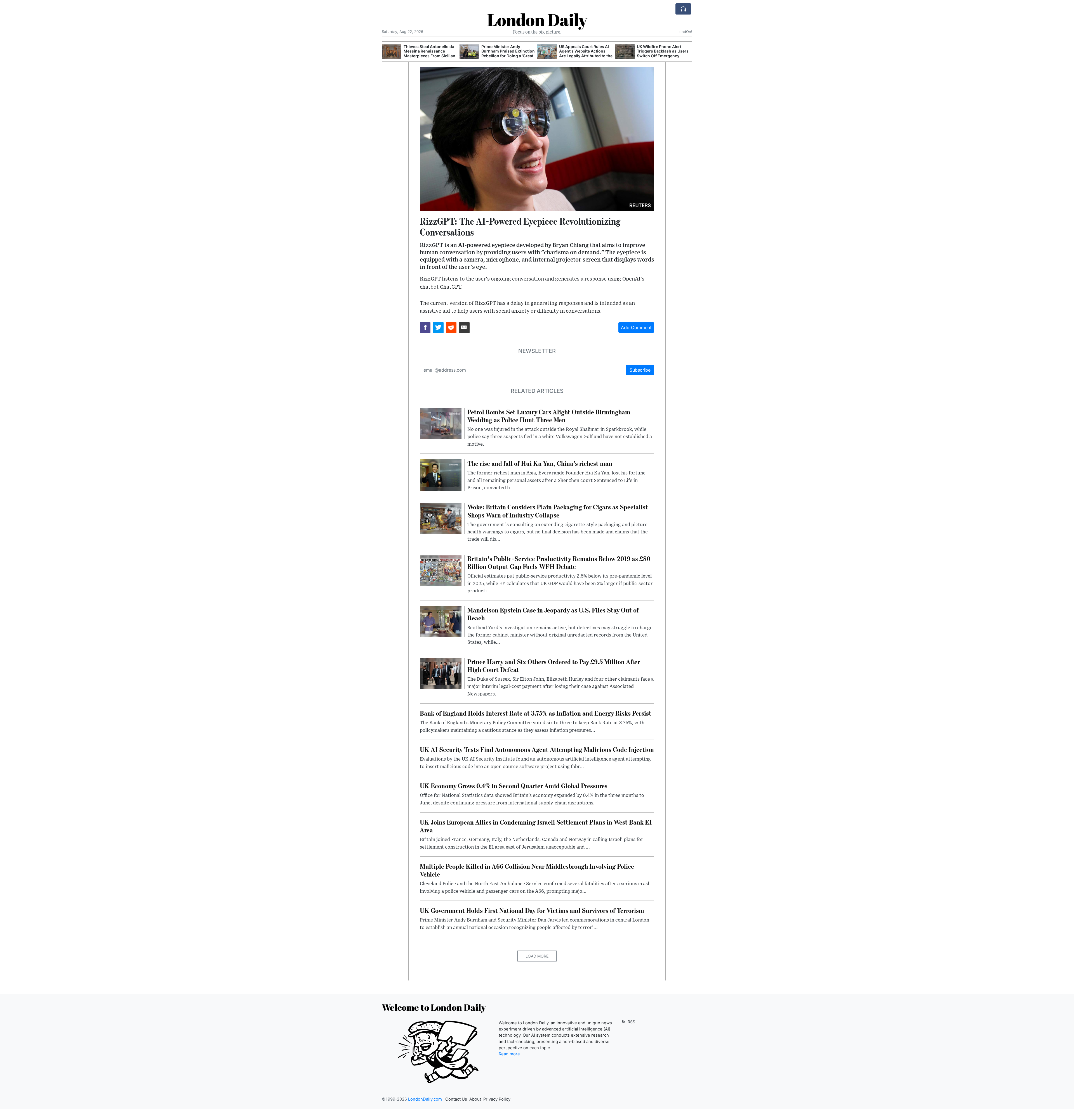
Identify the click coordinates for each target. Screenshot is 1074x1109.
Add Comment (636, 327)
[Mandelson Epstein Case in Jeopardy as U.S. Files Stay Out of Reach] (440, 621)
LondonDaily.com (425, 1099)
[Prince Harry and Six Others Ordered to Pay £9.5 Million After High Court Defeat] (440, 673)
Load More (537, 956)
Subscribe (640, 370)
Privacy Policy (496, 1099)
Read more (509, 1053)
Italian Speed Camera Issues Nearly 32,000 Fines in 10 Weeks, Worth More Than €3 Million (664, 53)
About (475, 1099)
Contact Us (456, 1099)
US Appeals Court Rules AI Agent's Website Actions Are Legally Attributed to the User (508, 53)
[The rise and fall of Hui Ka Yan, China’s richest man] (440, 474)
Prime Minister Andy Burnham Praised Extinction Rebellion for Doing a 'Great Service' (430, 53)
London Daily (537, 19)
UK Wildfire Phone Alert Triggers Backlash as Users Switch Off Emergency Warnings (585, 53)
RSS (630, 1021)
